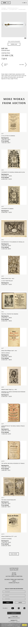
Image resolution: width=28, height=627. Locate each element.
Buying (14, 573)
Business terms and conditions (14, 579)
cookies (18, 626)
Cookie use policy (14, 582)
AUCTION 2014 (4, 9)
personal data (9, 624)
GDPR (14, 581)
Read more (14, 554)
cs (22, 2)
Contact (14, 613)
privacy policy (11, 623)
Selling (14, 574)
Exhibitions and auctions (12, 8)
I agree (24, 625)
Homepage (3, 8)
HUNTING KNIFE (21, 9)
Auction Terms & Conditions (14, 576)
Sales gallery (14, 570)
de (26, 2)
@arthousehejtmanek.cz (14, 617)
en (24, 2)
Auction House (14, 568)
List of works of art (13, 9)
